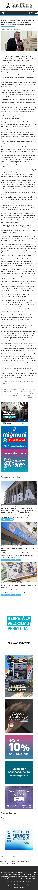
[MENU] (36, 13)
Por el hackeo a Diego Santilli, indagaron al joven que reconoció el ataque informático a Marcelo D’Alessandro (29, 393)
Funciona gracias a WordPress (11, 885)
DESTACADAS (5, 559)
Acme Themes (19, 887)
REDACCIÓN (19, 506)
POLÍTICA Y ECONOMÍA (8, 381)
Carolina (17, 29)
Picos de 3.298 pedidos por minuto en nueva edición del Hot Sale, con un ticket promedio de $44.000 (9, 392)
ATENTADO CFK (5, 383)
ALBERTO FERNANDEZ (27, 381)
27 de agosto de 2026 (8, 506)
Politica (19, 381)
